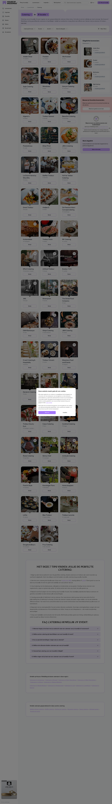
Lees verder (49, 402)
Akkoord (47, 412)
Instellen (65, 412)
